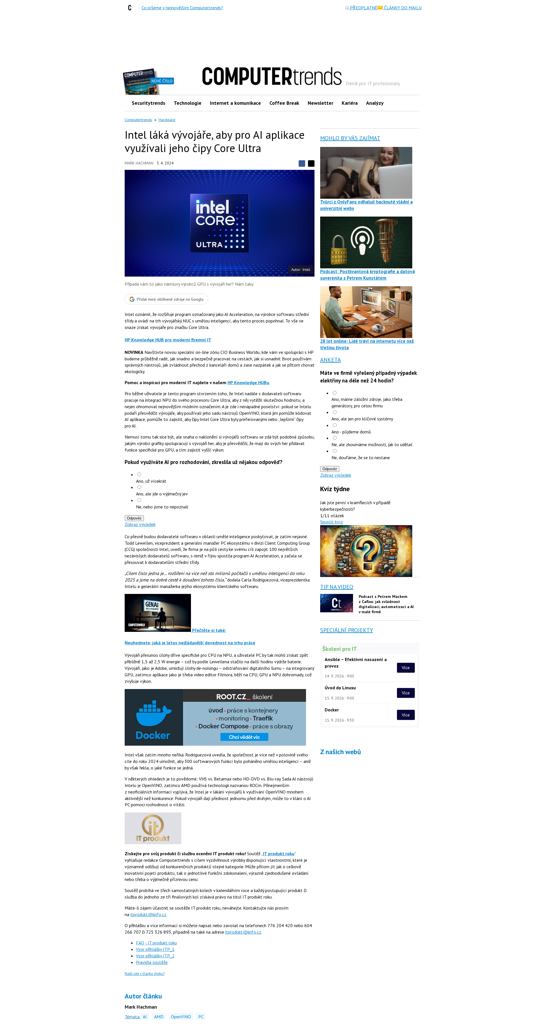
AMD (158, 1016)
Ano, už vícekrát (151, 481)
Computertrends (138, 119)
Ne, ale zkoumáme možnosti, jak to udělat (372, 444)
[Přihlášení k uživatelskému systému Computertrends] (410, 103)
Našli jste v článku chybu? (145, 973)
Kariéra (350, 103)
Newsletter (320, 103)
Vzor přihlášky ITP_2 (155, 956)
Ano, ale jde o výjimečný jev (162, 494)
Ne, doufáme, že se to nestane (361, 457)
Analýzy (375, 103)
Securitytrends (148, 103)
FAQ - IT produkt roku (156, 943)
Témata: (133, 1016)
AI (145, 1016)
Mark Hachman (139, 163)
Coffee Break (284, 103)
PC (201, 1016)
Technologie (187, 103)
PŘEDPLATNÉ (363, 7)
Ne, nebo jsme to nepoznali (162, 507)
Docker (332, 710)
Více (406, 667)
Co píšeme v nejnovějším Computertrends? (182, 7)
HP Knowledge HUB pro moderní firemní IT (168, 340)
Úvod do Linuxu (340, 687)
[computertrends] (131, 8)
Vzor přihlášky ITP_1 (155, 949)
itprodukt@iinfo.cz (148, 914)
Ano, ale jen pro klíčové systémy (362, 419)
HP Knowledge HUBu (248, 382)
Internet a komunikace (235, 103)
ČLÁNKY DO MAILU (402, 7)
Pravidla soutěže (152, 962)
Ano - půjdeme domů (351, 432)
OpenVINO (181, 1016)
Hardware (167, 119)
